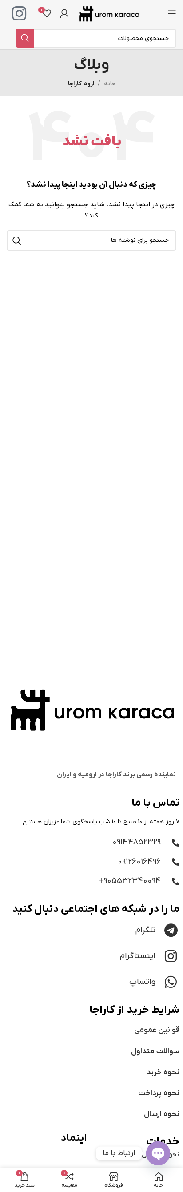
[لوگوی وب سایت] (109, 13)
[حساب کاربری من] (64, 13)
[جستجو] (25, 38)
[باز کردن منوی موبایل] (172, 13)
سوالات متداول (155, 1051)
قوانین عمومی (156, 1030)
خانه (109, 84)
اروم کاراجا (81, 84)
